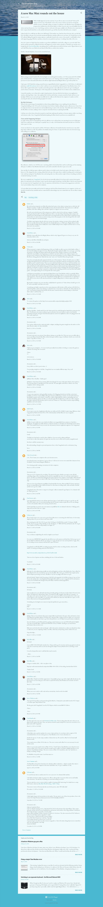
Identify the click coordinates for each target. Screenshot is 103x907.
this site (59, 506)
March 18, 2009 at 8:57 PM (33, 714)
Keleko (28, 204)
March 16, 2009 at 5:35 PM (33, 467)
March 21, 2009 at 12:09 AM (34, 726)
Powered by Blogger (52, 897)
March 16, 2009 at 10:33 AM (34, 294)
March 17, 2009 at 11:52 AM (34, 635)
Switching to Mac (33, 197)
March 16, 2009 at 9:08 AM (33, 242)
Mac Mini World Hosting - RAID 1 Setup (49, 784)
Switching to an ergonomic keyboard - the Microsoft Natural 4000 (40, 877)
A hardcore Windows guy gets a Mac (32, 841)
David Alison (30, 233)
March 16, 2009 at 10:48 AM (34, 359)
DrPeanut (29, 772)
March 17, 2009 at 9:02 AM (33, 564)
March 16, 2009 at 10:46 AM (34, 328)
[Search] (84, 4)
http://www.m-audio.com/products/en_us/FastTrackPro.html (42, 553)
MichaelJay (54, 900)
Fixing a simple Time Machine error (31, 859)
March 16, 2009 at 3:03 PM (33, 427)
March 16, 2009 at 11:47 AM (34, 404)
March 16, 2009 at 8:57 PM (33, 510)
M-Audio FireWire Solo (50, 721)
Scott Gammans (31, 761)
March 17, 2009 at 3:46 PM (33, 656)
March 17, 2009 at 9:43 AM (33, 583)
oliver (28, 298)
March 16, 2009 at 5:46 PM (33, 493)
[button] (81, 13)
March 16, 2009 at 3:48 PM (33, 450)
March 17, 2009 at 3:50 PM (33, 672)
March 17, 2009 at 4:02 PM (33, 684)
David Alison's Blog (29, 3)
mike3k (29, 409)
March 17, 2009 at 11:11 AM (34, 609)
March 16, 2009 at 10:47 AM (34, 341)
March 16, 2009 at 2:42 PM (33, 415)
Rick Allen (29, 639)
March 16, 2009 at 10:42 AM (34, 317)
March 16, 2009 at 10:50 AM (34, 372)
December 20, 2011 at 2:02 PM (34, 826)
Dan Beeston (30, 498)
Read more (78, 854)
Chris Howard (30, 455)
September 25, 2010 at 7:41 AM (34, 800)
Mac (26, 197)
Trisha (28, 247)
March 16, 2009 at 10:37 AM (34, 303)
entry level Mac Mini (34, 46)
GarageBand (37, 179)
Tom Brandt (30, 718)
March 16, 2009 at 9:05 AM (33, 228)
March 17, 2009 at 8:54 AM (33, 527)
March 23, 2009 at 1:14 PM (33, 757)
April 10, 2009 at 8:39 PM (33, 768)
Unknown (29, 515)
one (38, 326)
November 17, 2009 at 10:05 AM (35, 789)
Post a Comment (26, 830)
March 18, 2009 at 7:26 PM (33, 694)
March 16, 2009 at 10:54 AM (34, 387)
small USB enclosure (32, 86)
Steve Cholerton (31, 698)
